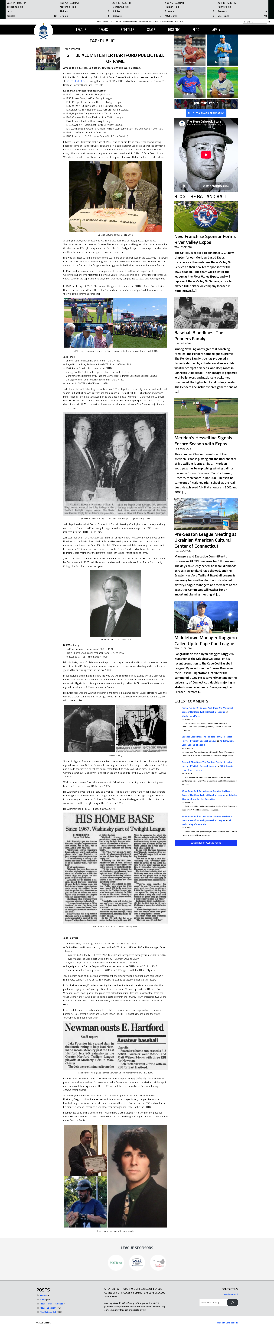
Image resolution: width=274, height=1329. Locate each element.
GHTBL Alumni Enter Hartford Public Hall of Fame (115, 58)
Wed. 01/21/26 (183, 648)
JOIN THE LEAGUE (206, 103)
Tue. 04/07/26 (182, 551)
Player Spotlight (48, 1307)
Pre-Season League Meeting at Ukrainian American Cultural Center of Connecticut (205, 540)
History (173, 29)
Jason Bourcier (190, 61)
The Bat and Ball (48, 1311)
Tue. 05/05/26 (182, 343)
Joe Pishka (222, 94)
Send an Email (231, 1294)
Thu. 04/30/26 (182, 448)
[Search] (232, 1302)
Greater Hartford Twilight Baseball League (117, 21)
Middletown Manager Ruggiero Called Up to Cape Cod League (205, 640)
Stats (151, 29)
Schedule (127, 29)
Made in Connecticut (227, 1322)
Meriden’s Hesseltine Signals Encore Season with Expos (203, 440)
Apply (216, 29)
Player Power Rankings (51, 1303)
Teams (103, 29)
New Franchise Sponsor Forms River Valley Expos (205, 239)
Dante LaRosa (190, 94)
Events (43, 1295)
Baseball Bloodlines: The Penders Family (198, 335)
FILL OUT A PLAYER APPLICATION (206, 113)
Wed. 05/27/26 (183, 247)
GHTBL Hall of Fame (77, 81)
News (43, 1299)
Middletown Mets (190, 716)
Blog (195, 29)
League (81, 29)
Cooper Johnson (222, 61)
